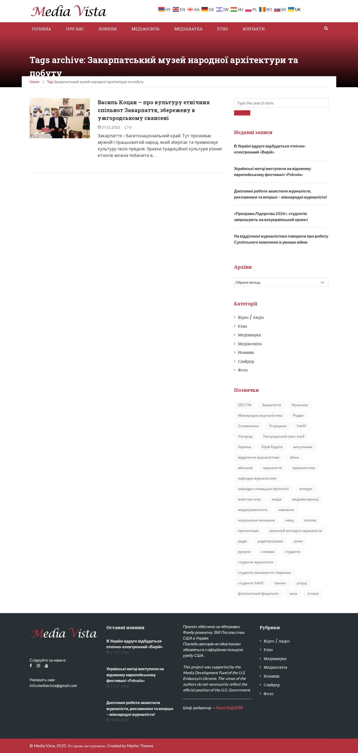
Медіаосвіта (146, 28)
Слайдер (246, 361)
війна (294, 457)
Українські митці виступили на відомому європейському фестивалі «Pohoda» (135, 674)
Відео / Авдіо (251, 317)
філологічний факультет (258, 593)
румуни (244, 551)
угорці (302, 583)
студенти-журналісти (255, 562)
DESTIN (244, 405)
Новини (108, 28)
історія (313, 593)
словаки (268, 551)
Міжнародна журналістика (260, 415)
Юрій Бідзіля (272, 446)
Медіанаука (188, 28)
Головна (41, 28)
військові (245, 467)
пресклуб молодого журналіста (295, 530)
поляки (310, 520)
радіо (242, 541)
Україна (244, 446)
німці (289, 520)
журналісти (272, 467)
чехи (293, 593)
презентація (248, 530)
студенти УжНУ (251, 583)
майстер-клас (249, 499)
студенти (292, 551)
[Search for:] (281, 102)
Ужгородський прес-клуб (284, 436)
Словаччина (248, 426)
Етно (222, 28)
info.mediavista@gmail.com (53, 685)
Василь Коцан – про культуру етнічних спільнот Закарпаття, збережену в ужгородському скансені (154, 110)
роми (298, 541)
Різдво (298, 415)
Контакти (254, 28)
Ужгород (245, 436)
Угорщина (277, 426)
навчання (286, 509)
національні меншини (256, 520)
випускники (302, 446)
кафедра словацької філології (263, 488)
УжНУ (301, 426)
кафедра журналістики (257, 478)
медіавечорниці (305, 499)
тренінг (280, 583)
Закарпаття (271, 405)
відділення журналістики (258, 457)
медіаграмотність (253, 509)
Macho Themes (140, 745)
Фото (243, 370)
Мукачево (300, 405)
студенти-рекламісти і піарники (264, 572)
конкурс (305, 488)
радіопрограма (270, 541)
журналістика (303, 467)
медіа (276, 499)
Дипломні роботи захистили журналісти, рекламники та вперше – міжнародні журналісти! (139, 708)
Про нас (75, 28)
